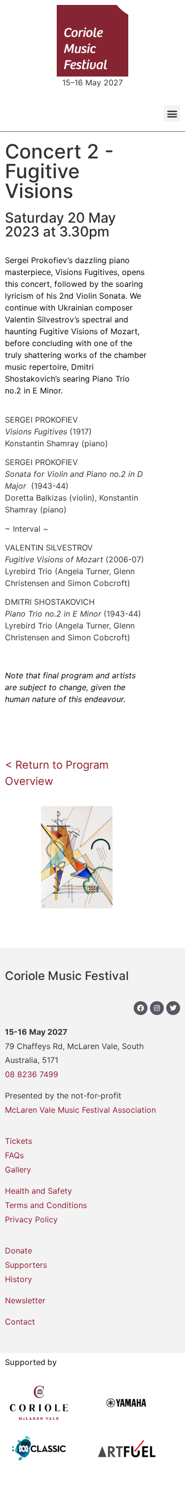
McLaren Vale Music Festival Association (80, 1110)
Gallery (18, 1169)
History (18, 1279)
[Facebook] (141, 1008)
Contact (20, 1322)
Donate (18, 1250)
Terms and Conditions (46, 1205)
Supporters (26, 1265)
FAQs (14, 1155)
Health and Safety (38, 1191)
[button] (172, 113)
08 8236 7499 (31, 1074)
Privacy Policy (31, 1219)
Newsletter (25, 1300)
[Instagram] (157, 1008)
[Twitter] (173, 1008)
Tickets (18, 1141)
